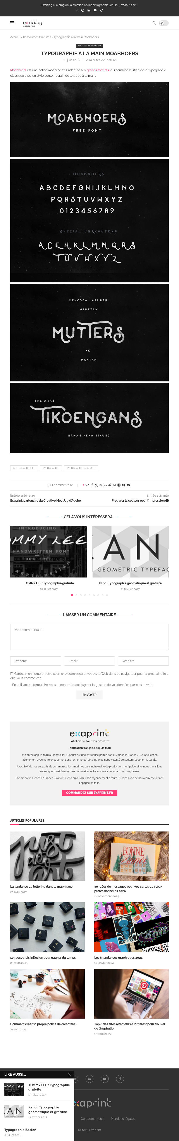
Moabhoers (18, 70)
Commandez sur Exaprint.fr (89, 793)
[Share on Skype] (123, 485)
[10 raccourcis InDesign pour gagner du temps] (47, 927)
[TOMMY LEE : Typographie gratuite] (48, 551)
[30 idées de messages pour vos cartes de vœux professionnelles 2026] (131, 856)
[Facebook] (77, 10)
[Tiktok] (101, 10)
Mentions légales (123, 1118)
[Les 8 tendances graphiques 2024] (131, 927)
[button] (16, 561)
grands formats (98, 70)
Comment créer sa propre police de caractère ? (43, 1024)
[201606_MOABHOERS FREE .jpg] (89, 85)
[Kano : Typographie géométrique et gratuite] (130, 551)
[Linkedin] (89, 10)
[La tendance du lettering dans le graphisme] (47, 856)
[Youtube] (95, 10)
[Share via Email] (128, 485)
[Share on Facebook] (92, 485)
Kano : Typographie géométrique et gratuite (130, 583)
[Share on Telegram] (118, 485)
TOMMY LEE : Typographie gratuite (49, 583)
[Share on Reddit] (109, 485)
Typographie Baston (20, 1130)
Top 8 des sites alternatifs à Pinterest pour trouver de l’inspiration (129, 1026)
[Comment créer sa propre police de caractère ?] (47, 994)
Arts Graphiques (24, 468)
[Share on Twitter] (96, 485)
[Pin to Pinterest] (101, 485)
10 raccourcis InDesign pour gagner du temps (43, 957)
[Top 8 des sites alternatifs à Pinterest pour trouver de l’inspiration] (131, 994)
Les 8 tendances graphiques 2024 (118, 957)
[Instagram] (82, 10)
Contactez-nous (92, 1118)
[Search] (154, 23)
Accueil (15, 37)
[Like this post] (87, 485)
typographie (51, 468)
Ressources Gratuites (37, 37)
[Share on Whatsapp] (114, 485)
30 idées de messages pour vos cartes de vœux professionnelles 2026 (128, 889)
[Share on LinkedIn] (105, 485)
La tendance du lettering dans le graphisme (41, 886)
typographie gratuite (81, 468)
